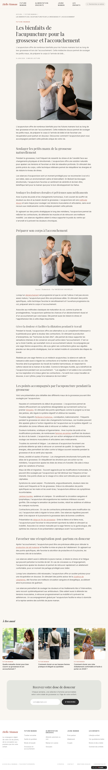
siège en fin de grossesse (44, 520)
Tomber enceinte (30, 735)
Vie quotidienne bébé (96, 739)
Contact (70, 764)
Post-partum (71, 735)
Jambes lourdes (26, 496)
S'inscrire (70, 702)
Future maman (31, 14)
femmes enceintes (63, 433)
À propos (60, 764)
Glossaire (49, 747)
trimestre (30, 410)
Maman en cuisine (52, 743)
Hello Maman (10, 4)
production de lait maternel (27, 547)
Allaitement (71, 739)
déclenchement (32, 295)
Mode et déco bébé (96, 743)
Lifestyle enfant (94, 735)
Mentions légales (83, 764)
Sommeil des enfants (96, 747)
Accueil (19, 14)
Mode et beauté (29, 743)
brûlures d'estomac (44, 417)
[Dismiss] (105, 767)
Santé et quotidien (30, 739)
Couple (69, 743)
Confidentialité (99, 764)
